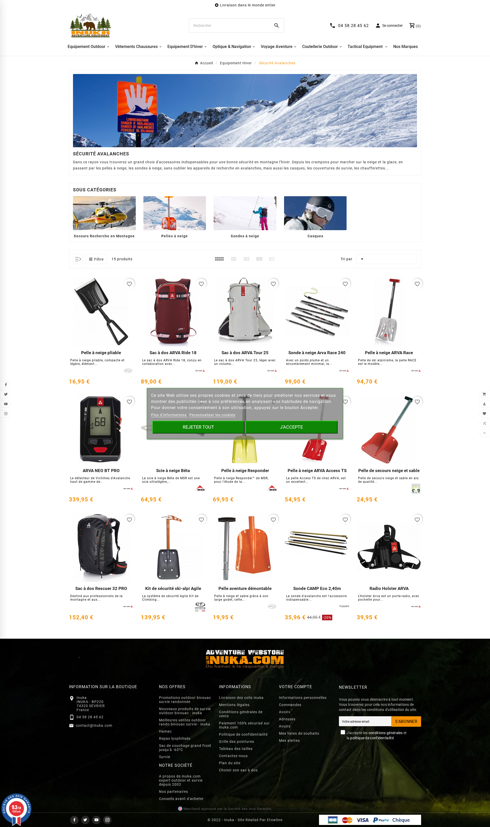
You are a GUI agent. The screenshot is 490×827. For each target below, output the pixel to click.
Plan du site (229, 763)
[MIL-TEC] (128, 371)
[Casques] (315, 213)
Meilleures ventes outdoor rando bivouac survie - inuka (184, 722)
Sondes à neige (245, 236)
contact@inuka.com (94, 725)
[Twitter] (85, 820)
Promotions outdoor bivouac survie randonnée (185, 700)
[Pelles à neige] (174, 213)
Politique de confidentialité (243, 734)
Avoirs (284, 712)
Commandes (290, 705)
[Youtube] (96, 820)
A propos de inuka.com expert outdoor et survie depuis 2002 (181, 780)
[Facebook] (74, 820)
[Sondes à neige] (245, 213)
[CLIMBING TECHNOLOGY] (200, 606)
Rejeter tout (198, 427)
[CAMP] (344, 606)
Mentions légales (234, 705)
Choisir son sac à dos (238, 770)
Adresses (287, 719)
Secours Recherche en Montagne (104, 236)
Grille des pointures (236, 741)
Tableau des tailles (236, 749)
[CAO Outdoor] (416, 489)
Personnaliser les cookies (212, 415)
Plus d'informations (169, 415)
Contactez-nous (233, 756)
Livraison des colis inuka (241, 698)
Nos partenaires (173, 791)
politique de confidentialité (372, 738)
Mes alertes (289, 740)
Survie (164, 757)
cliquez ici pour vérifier (292, 809)
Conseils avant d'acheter (181, 799)
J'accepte (291, 427)
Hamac (165, 731)
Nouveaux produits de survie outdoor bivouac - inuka (185, 711)
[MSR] (200, 489)
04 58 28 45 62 (90, 717)
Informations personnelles (303, 698)
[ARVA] (200, 371)
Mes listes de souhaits (299, 733)
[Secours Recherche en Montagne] (104, 213)
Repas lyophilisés (174, 738)
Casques (315, 236)
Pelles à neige (174, 236)
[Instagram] (107, 820)
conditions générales (386, 733)
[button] (96, 259)
